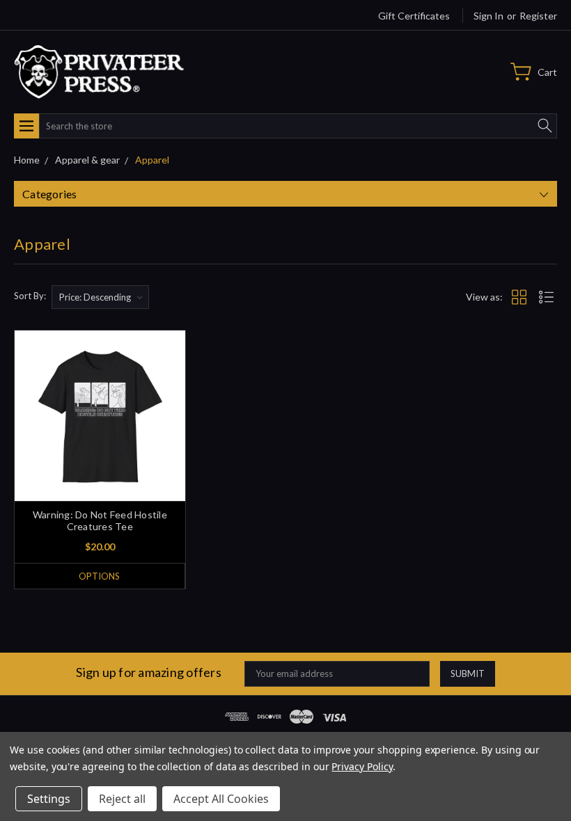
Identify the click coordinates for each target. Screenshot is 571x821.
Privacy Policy (361, 766)
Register (538, 16)
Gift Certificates (414, 16)
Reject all (122, 798)
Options (99, 576)
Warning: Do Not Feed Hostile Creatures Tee (100, 520)
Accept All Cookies (221, 798)
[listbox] (100, 297)
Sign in (488, 16)
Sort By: (30, 295)
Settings (48, 798)
